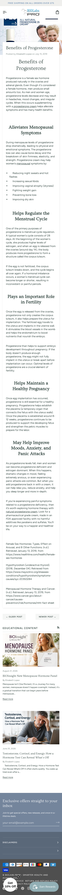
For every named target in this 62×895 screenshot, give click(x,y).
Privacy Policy (23, 884)
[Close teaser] (18, 876)
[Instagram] (28, 888)
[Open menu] (8, 12)
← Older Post (14, 617)
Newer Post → (47, 617)
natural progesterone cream (21, 511)
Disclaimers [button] (10, 842)
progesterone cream (25, 106)
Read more (8, 699)
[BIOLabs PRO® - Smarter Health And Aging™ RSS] (58, 627)
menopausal (23, 163)
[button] (31, 850)
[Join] (56, 822)
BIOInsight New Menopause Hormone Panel (30, 675)
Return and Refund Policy (41, 881)
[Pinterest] (22, 888)
